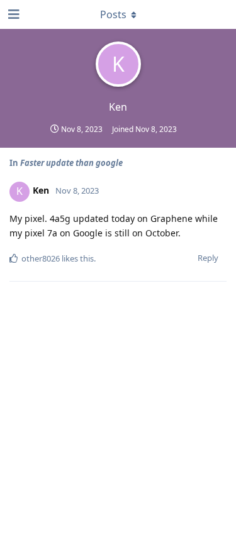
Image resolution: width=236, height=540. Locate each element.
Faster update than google (71, 162)
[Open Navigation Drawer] (12, 14)
